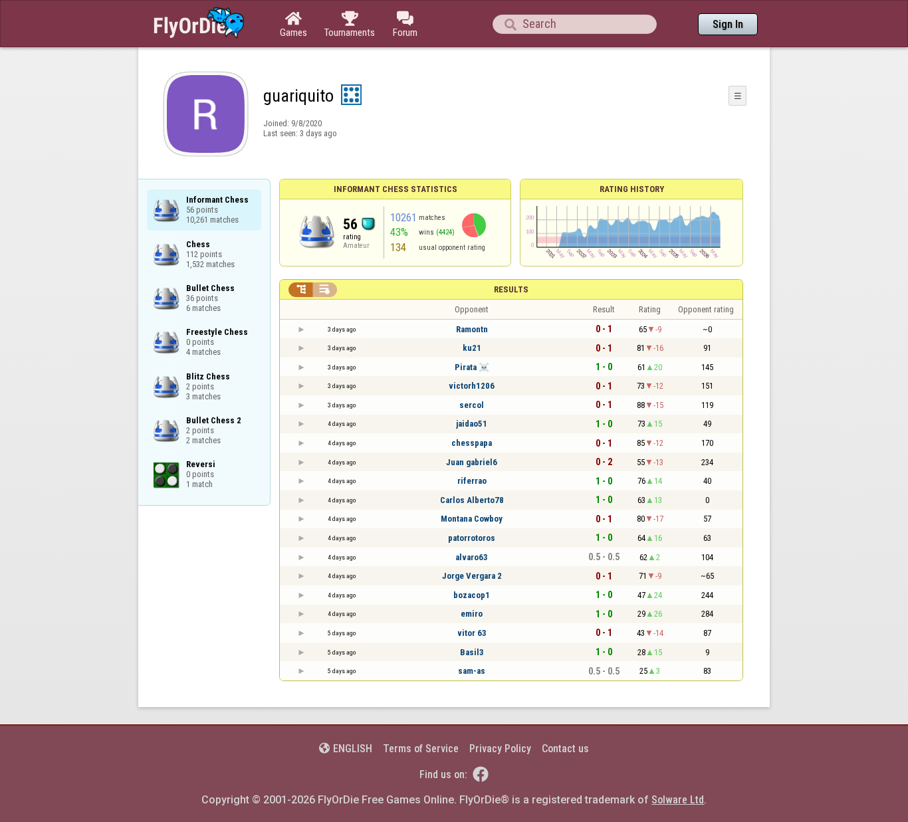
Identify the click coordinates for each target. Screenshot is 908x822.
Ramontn (472, 329)
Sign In (728, 24)
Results (511, 289)
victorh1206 (472, 386)
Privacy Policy (500, 748)
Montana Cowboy (472, 519)
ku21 (472, 348)
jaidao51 (471, 424)
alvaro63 (471, 557)
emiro (472, 614)
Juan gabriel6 (471, 462)
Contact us (565, 748)
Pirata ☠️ (472, 367)
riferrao (472, 481)
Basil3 (472, 652)
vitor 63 (472, 633)
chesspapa (471, 443)
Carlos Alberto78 (472, 500)
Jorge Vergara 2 (472, 576)
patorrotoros (471, 538)
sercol (471, 405)
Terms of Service (421, 748)
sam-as (471, 671)
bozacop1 (471, 595)
